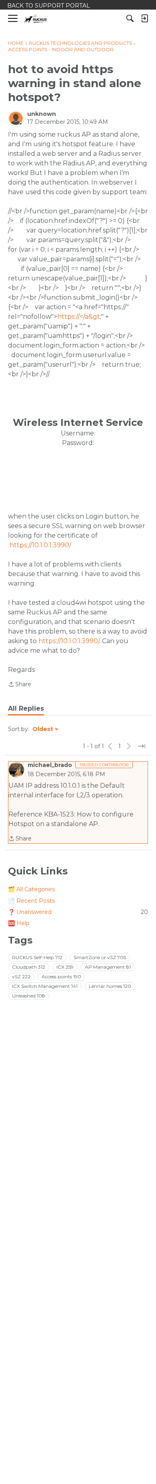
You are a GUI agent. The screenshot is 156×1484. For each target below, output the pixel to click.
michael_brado (50, 765)
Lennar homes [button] (110, 986)
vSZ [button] (21, 976)
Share (19, 685)
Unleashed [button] (28, 996)
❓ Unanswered (78, 912)
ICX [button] (65, 967)
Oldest (43, 729)
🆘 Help (19, 923)
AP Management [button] (108, 967)
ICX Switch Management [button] (45, 986)
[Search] (130, 18)
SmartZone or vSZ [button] (100, 957)
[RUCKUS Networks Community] (35, 18)
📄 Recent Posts (31, 900)
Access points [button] (61, 976)
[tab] (26, 708)
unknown (41, 113)
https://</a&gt (78, 316)
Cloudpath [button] (28, 967)
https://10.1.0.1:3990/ (40, 545)
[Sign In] (144, 18)
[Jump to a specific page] (141, 746)
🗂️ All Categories (31, 889)
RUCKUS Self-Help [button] (37, 957)
